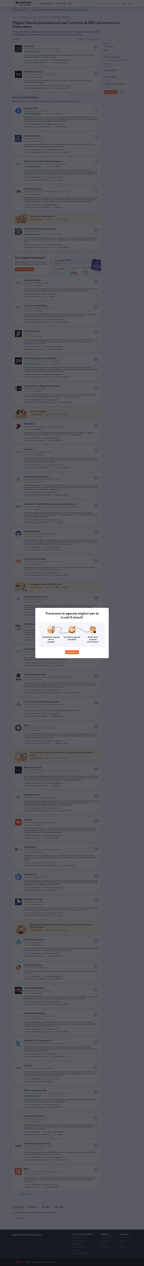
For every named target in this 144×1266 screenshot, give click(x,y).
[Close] (106, 610)
